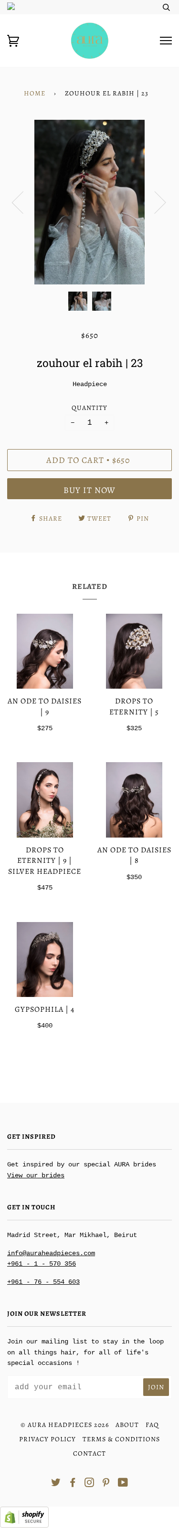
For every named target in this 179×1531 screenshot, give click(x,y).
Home (34, 93)
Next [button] (154, 202)
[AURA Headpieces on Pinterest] (106, 1484)
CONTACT (89, 1453)
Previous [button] (23, 202)
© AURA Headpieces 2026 (65, 1424)
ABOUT (127, 1424)
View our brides (35, 1175)
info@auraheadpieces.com (51, 1253)
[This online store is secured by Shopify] (24, 1526)
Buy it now (89, 490)
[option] (89, 202)
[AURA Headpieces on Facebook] (73, 1484)
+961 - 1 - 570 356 (41, 1264)
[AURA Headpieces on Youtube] (123, 1484)
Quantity (89, 407)
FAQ (152, 1424)
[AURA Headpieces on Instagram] (89, 1484)
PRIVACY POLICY (47, 1439)
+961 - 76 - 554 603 (43, 1282)
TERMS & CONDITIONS (121, 1439)
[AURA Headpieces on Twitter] (56, 1484)
